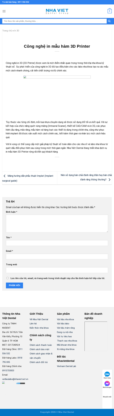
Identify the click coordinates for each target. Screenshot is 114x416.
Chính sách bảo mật (39, 349)
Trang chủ (7, 30)
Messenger (107, 387)
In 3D (16, 30)
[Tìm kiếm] (109, 21)
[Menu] (4, 11)
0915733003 (8, 370)
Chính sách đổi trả (39, 362)
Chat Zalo (107, 378)
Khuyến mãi (107, 397)
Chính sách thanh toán (41, 345)
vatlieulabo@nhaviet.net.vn (15, 379)
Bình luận (11, 212)
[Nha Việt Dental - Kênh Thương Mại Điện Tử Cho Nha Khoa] (57, 11)
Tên (9, 237)
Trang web (11, 264)
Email (9, 251)
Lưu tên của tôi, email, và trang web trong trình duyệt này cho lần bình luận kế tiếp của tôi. (58, 278)
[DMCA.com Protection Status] (20, 383)
